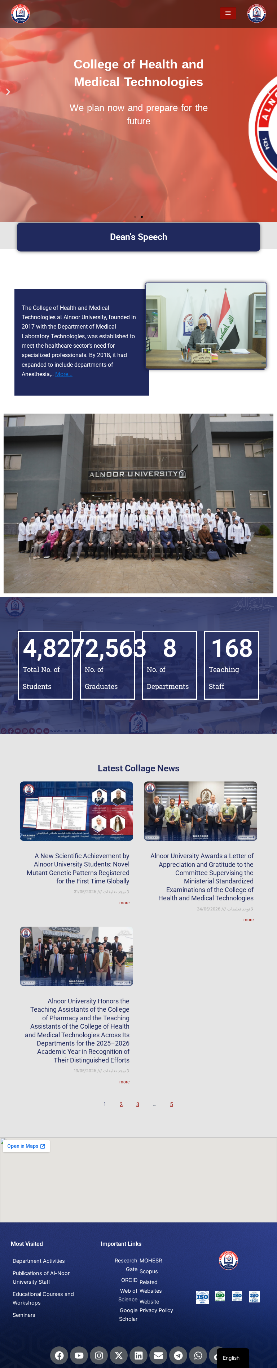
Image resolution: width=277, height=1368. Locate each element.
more (124, 902)
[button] (8, 91)
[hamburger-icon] (228, 13)
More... (63, 374)
